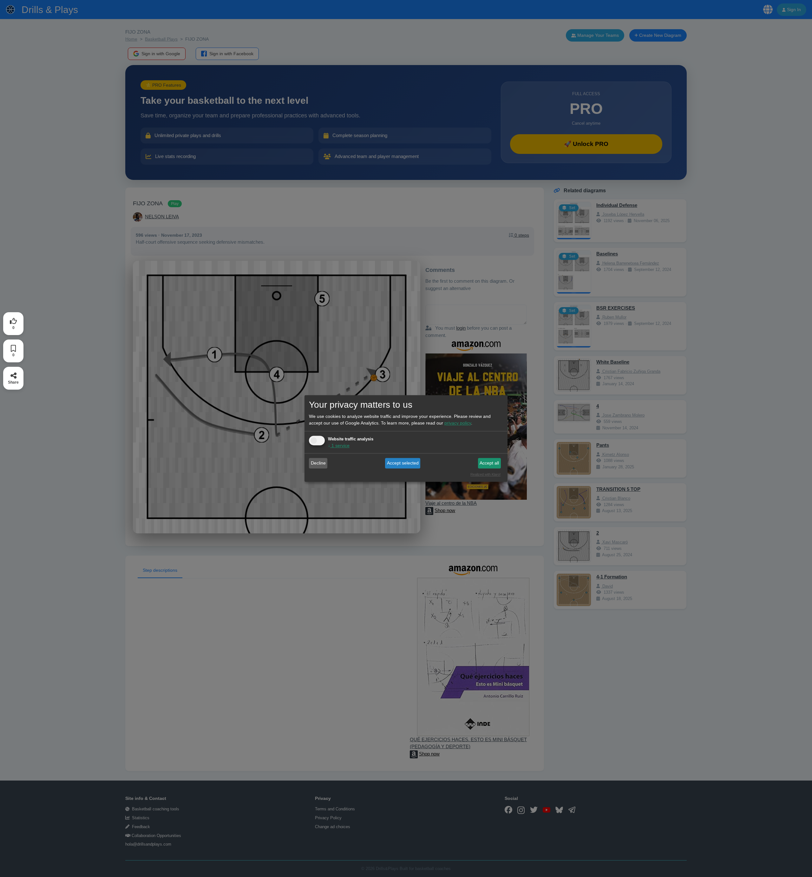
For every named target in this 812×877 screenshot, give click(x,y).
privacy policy (457, 423)
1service (339, 445)
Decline (318, 462)
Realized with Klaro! (485, 475)
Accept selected (403, 462)
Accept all (489, 462)
